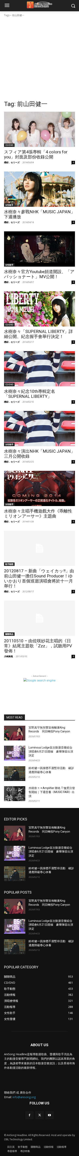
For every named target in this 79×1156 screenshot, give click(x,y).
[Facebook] (29, 1115)
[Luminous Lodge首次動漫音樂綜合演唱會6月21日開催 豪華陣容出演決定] (14, 753)
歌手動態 (9, 564)
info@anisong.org (24, 1097)
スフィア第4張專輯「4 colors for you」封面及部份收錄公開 (35, 154)
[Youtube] (49, 1115)
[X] (39, 1115)
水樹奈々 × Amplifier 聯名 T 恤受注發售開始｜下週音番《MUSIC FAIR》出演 (52, 791)
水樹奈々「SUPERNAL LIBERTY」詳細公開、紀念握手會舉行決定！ (38, 334)
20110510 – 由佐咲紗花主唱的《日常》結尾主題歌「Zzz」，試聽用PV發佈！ (38, 645)
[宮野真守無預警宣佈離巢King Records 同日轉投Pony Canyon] (14, 733)
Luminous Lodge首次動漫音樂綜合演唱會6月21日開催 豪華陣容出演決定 (51, 751)
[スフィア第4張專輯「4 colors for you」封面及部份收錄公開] (39, 129)
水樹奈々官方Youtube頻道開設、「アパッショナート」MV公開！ (39, 274)
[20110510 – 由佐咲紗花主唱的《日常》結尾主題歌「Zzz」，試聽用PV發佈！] (39, 618)
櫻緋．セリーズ (12, 162)
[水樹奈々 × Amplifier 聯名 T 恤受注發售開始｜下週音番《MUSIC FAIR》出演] (14, 793)
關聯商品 (9, 634)
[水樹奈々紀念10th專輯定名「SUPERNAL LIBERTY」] (39, 368)
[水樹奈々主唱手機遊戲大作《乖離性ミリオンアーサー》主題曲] (39, 488)
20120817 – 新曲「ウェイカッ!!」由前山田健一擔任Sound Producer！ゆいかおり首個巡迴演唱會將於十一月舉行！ (39, 578)
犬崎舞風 (8, 656)
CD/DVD (9, 145)
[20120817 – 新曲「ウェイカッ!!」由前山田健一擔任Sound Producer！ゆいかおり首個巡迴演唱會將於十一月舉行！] (39, 548)
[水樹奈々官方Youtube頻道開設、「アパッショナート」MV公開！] (39, 249)
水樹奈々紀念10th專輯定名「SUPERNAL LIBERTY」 (29, 394)
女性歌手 (9, 205)
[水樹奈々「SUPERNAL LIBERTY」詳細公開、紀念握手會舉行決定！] (39, 308)
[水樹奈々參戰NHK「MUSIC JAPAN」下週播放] (39, 189)
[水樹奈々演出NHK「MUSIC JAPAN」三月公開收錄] (39, 428)
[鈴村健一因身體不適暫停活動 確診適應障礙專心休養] (14, 773)
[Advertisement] (39, 58)
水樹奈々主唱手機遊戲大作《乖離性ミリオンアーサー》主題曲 (38, 514)
